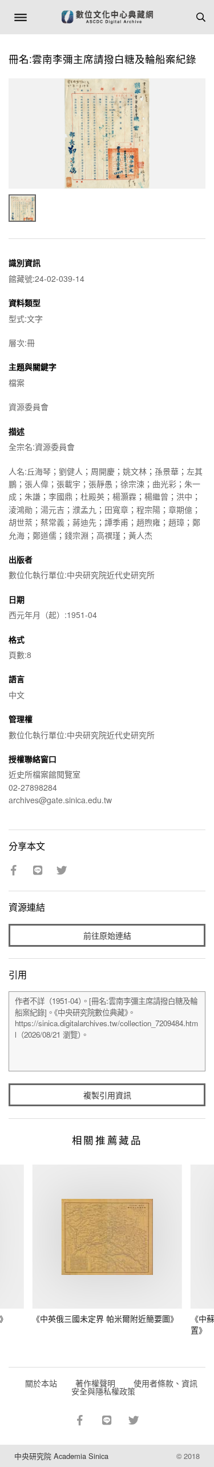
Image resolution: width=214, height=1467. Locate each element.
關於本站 (41, 1383)
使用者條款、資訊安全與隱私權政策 (134, 1387)
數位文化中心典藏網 (107, 17)
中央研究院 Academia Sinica (61, 1455)
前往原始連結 (107, 935)
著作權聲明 (95, 1383)
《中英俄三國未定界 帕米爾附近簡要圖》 (105, 1318)
